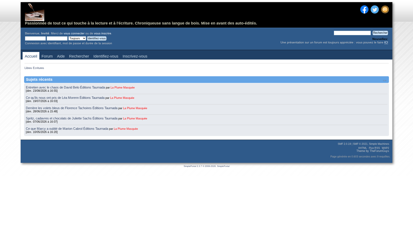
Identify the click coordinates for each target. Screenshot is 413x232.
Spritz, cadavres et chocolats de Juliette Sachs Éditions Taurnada (72, 118)
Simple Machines (379, 143)
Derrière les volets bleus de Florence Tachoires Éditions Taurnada (72, 108)
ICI (386, 42)
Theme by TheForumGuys (372, 151)
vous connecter (74, 33)
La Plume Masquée (123, 87)
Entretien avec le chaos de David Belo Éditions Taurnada (66, 87)
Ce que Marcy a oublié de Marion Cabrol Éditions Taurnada (67, 128)
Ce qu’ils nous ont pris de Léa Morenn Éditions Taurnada (65, 97)
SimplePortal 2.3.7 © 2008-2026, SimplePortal (207, 166)
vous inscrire (102, 33)
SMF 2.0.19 (344, 143)
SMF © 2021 (360, 143)
